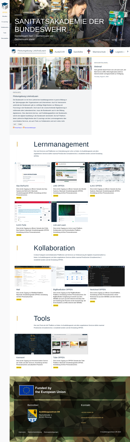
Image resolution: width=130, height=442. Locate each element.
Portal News (17, 127)
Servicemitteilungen (30, 127)
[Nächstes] (128, 51)
